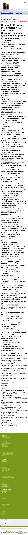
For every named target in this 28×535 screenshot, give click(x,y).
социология (4, 450)
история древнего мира (7, 441)
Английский (4, 490)
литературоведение (6, 443)
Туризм (3, 510)
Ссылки (3, 512)
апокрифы (4, 460)
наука (2, 444)
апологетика (4, 461)
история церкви (5, 470)
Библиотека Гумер (7, 13)
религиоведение (5, 474)
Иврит (2, 493)
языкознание (4, 456)
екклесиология (5, 469)
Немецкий (3, 492)
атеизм (3, 481)
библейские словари (6, 465)
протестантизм (5, 486)
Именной (3, 503)
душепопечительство (6, 468)
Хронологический (5, 504)
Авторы (3, 505)
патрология (4, 472)
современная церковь (6, 476)
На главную (4, 436)
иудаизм (3, 483)
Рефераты (3, 511)
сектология (4, 475)
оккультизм (4, 471)
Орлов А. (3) (14, 19)
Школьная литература (6, 453)
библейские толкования (7, 462)
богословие (4, 466)
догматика (3, 467)
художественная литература (8, 452)
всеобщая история (6, 437)
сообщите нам (20, 533)
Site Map (3, 514)
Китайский (3, 498)
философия (4, 451)
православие (4, 485)
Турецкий (3, 496)
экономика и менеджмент (7, 454)
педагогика (4, 445)
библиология (4, 463)
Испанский (4, 497)
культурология (5, 442)
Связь (2, 513)
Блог (2, 509)
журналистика (4, 438)
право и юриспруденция (7, 447)
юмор (2, 455)
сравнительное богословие (8, 477)
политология (4, 446)
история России (5, 439)
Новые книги (4, 502)
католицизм (4, 484)
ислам (2, 482)
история (19, 13)
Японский (3, 494)
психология (4, 448)
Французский (4, 491)
